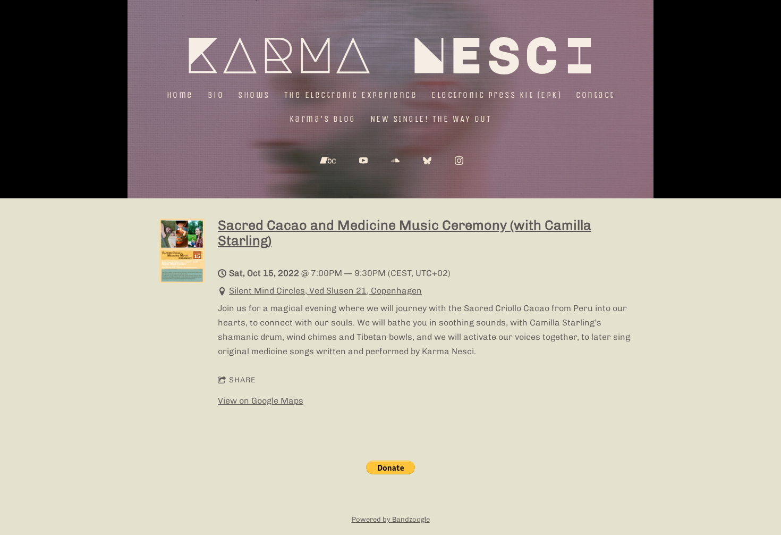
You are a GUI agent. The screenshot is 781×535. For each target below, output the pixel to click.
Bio (216, 94)
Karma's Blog (323, 118)
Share (242, 379)
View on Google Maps (260, 401)
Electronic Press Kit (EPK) (496, 94)
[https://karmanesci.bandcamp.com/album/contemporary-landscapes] (328, 161)
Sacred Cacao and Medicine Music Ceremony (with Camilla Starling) (404, 232)
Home (180, 94)
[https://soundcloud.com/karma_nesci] (395, 160)
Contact (595, 94)
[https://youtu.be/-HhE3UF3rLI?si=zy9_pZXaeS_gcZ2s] (363, 160)
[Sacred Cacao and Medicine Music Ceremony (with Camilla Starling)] (182, 280)
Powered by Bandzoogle (391, 519)
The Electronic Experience (351, 94)
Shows (254, 94)
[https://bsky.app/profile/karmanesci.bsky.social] (427, 160)
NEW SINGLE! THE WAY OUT (431, 118)
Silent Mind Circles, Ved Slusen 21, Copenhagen (325, 291)
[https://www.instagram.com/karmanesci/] (459, 160)
